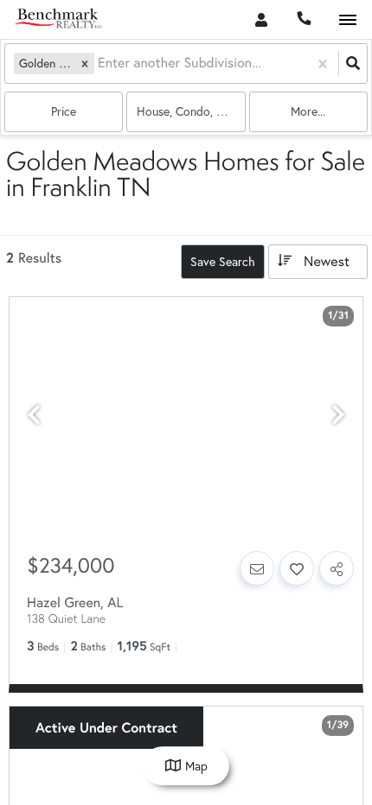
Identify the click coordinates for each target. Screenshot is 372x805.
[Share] (336, 568)
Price (63, 111)
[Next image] (338, 415)
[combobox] (99, 63)
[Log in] (260, 19)
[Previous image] (34, 415)
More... (308, 111)
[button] (84, 63)
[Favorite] (296, 568)
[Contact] (257, 568)
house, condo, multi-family (191, 111)
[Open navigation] (347, 20)
